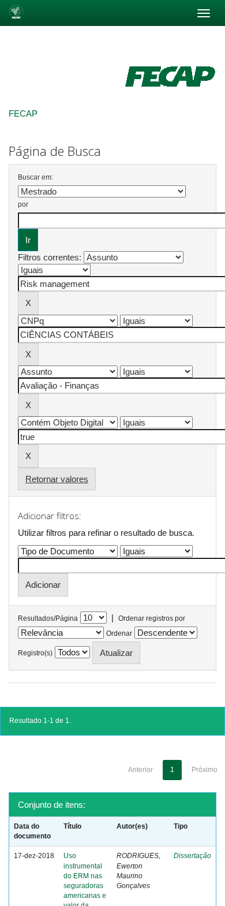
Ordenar (119, 633)
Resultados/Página (48, 618)
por (23, 204)
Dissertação (192, 856)
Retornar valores (56, 479)
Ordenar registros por (151, 618)
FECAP (23, 113)
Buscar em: (35, 177)
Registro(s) (35, 653)
